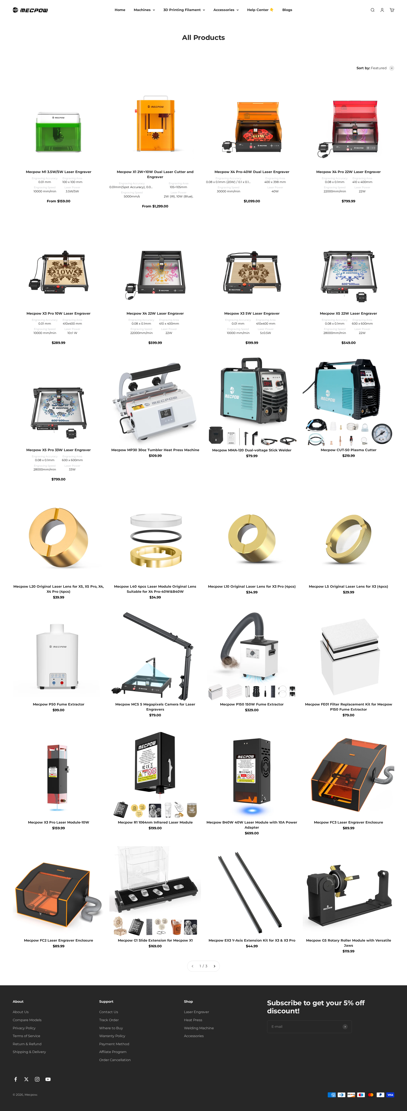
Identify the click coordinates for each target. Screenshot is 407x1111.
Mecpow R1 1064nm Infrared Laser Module (155, 822)
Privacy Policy (24, 1028)
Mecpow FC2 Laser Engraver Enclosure (58, 940)
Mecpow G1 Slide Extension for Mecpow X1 (155, 940)
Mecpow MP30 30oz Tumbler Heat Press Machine (155, 450)
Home (120, 10)
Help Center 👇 (260, 10)
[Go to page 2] (214, 966)
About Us (21, 1012)
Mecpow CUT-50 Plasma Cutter (348, 450)
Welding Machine (199, 1028)
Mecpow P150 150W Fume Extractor (252, 704)
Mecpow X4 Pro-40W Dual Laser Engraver (252, 172)
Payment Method (114, 1044)
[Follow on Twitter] (26, 1079)
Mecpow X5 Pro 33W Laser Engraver (58, 450)
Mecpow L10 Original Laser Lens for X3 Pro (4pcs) (252, 586)
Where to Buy (111, 1028)
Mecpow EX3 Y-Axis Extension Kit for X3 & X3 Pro (252, 940)
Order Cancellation (115, 1060)
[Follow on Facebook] (15, 1079)
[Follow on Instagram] (37, 1079)
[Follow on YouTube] (48, 1079)
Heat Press (193, 1020)
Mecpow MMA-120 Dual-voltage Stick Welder (251, 450)
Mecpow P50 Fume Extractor (58, 704)
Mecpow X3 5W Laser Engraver (252, 313)
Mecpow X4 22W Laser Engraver (155, 313)
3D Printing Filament (182, 10)
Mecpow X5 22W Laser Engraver (348, 313)
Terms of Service (26, 1036)
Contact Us (108, 1012)
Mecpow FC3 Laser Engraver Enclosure (348, 822)
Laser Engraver (196, 1012)
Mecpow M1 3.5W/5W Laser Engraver (58, 172)
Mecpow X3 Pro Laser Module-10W (58, 822)
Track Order (109, 1020)
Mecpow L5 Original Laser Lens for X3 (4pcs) (348, 586)
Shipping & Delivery (29, 1052)
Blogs (287, 10)
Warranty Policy (112, 1036)
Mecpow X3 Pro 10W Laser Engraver (58, 313)
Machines (142, 10)
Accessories (223, 10)
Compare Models (27, 1020)
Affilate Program (113, 1052)
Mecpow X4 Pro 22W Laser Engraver (348, 172)
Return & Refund (27, 1044)
